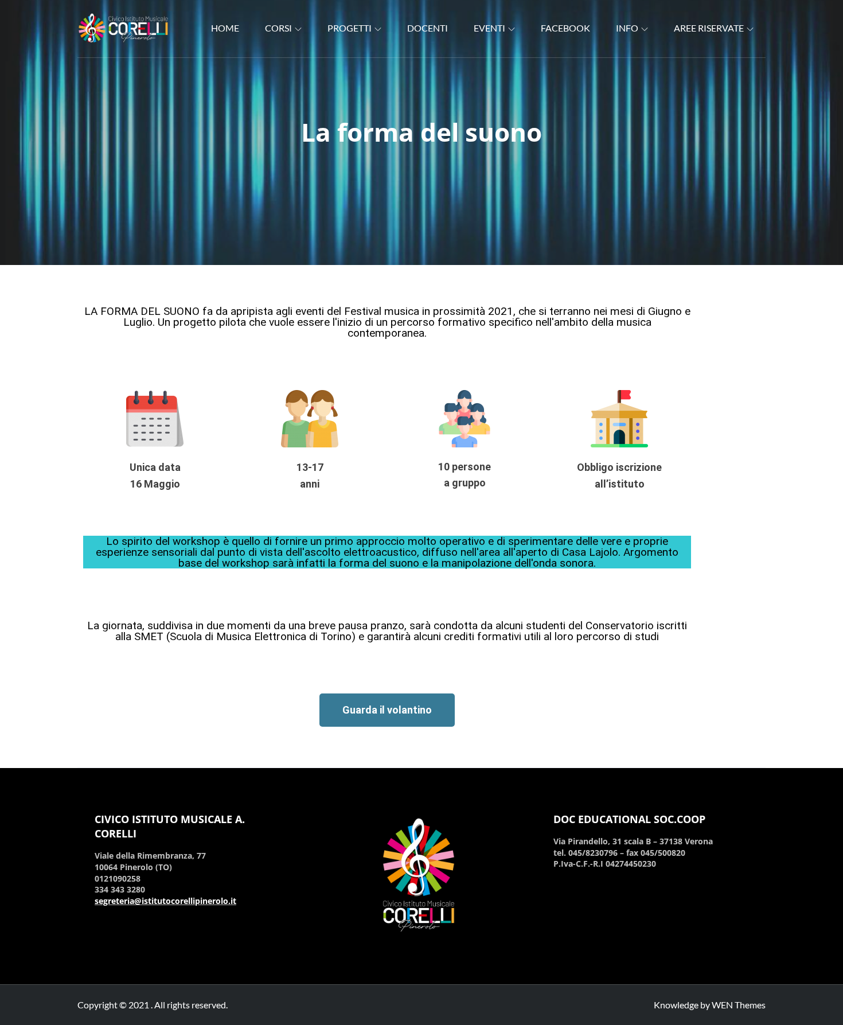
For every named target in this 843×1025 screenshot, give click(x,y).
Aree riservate (709, 27)
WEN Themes (739, 1004)
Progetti (349, 27)
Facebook (565, 27)
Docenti (427, 27)
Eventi (489, 27)
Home (225, 27)
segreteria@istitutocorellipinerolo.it (165, 900)
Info (627, 27)
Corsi (278, 27)
